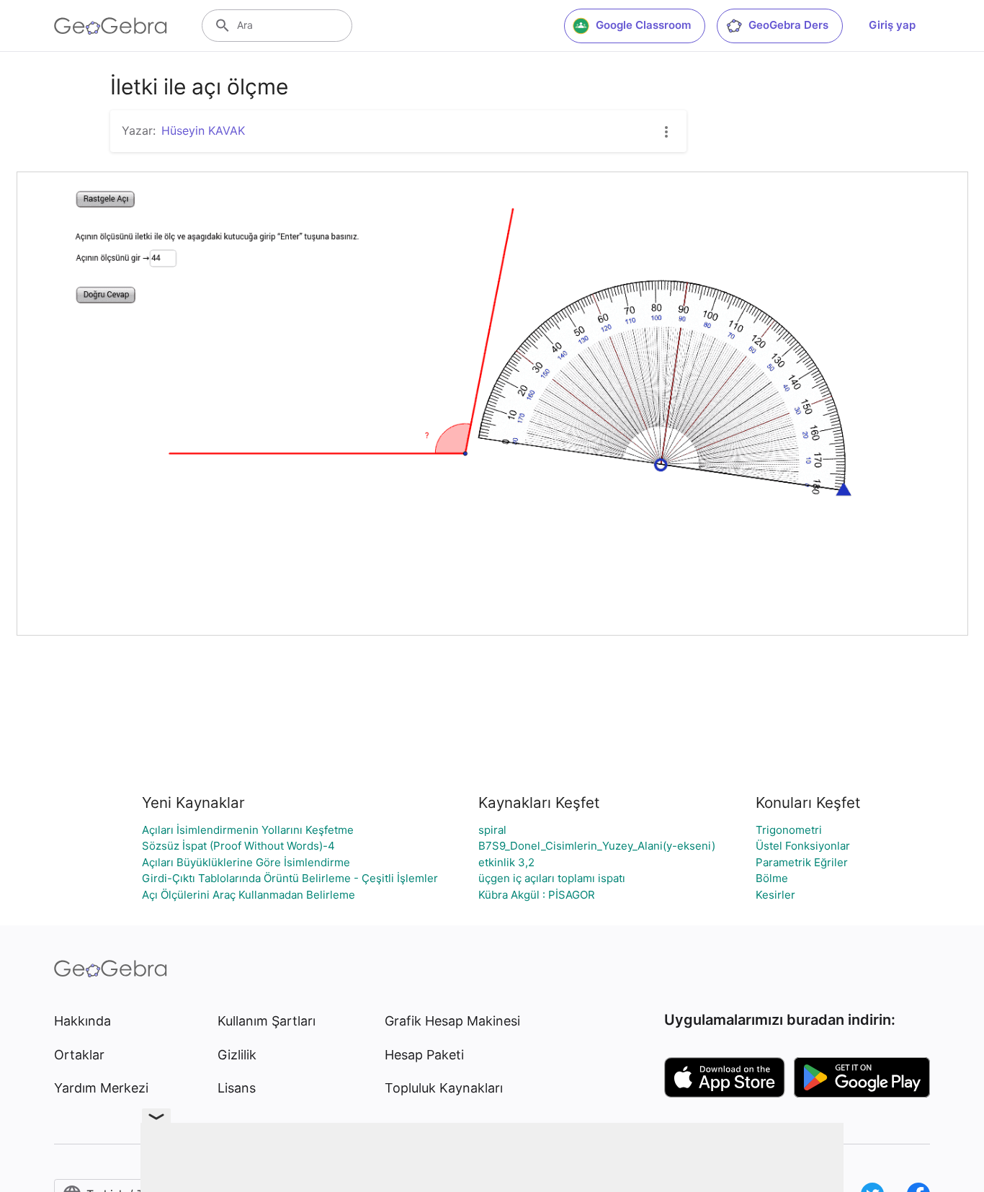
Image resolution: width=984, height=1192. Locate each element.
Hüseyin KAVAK (203, 130)
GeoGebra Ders (788, 25)
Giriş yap (892, 25)
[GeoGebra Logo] (110, 26)
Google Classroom (643, 25)
